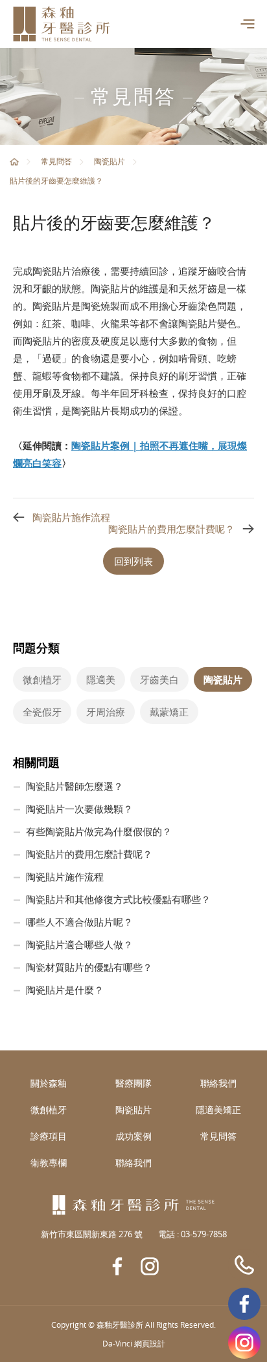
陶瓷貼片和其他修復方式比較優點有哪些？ (118, 899)
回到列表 (133, 561)
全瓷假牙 (42, 711)
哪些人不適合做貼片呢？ (79, 921)
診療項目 (48, 1136)
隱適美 (100, 679)
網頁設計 (149, 1343)
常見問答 (56, 161)
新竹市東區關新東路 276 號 (92, 1234)
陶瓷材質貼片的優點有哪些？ (89, 967)
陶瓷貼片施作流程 (71, 517)
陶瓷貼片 (109, 161)
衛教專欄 (48, 1162)
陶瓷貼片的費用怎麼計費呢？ (171, 529)
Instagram (244, 1342)
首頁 (14, 161)
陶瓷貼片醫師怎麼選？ (74, 786)
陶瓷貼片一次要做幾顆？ (79, 808)
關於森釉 (48, 1083)
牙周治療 (105, 711)
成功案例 (133, 1136)
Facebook (244, 1304)
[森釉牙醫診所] (61, 23)
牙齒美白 (159, 679)
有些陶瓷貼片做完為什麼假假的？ (99, 831)
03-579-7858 (244, 1265)
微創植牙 (42, 679)
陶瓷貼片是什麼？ (65, 989)
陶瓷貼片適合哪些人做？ (79, 944)
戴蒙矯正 (169, 711)
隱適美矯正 (218, 1109)
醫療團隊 (133, 1083)
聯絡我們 (218, 1083)
